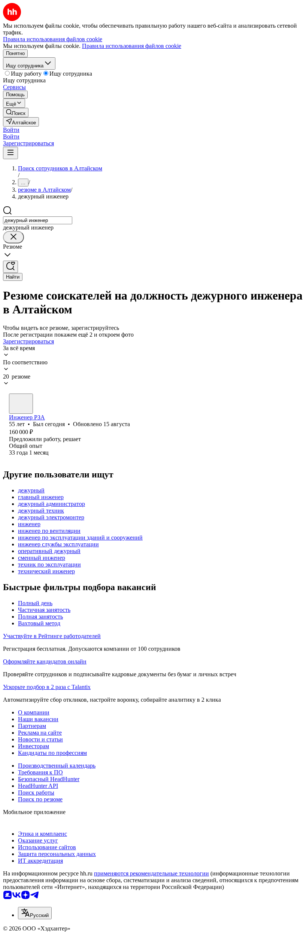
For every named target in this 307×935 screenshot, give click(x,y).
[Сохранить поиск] (10, 267)
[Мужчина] (21, 404)
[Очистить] (13, 237)
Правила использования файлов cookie (131, 46)
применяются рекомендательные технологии (151, 873)
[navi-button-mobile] (10, 153)
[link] (15, 112)
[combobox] (37, 220)
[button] (11, 130)
